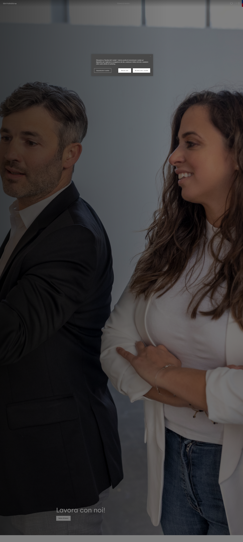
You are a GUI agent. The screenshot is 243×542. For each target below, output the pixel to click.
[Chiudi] (150, 56)
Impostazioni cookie (102, 70)
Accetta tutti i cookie (141, 70)
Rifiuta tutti (124, 70)
